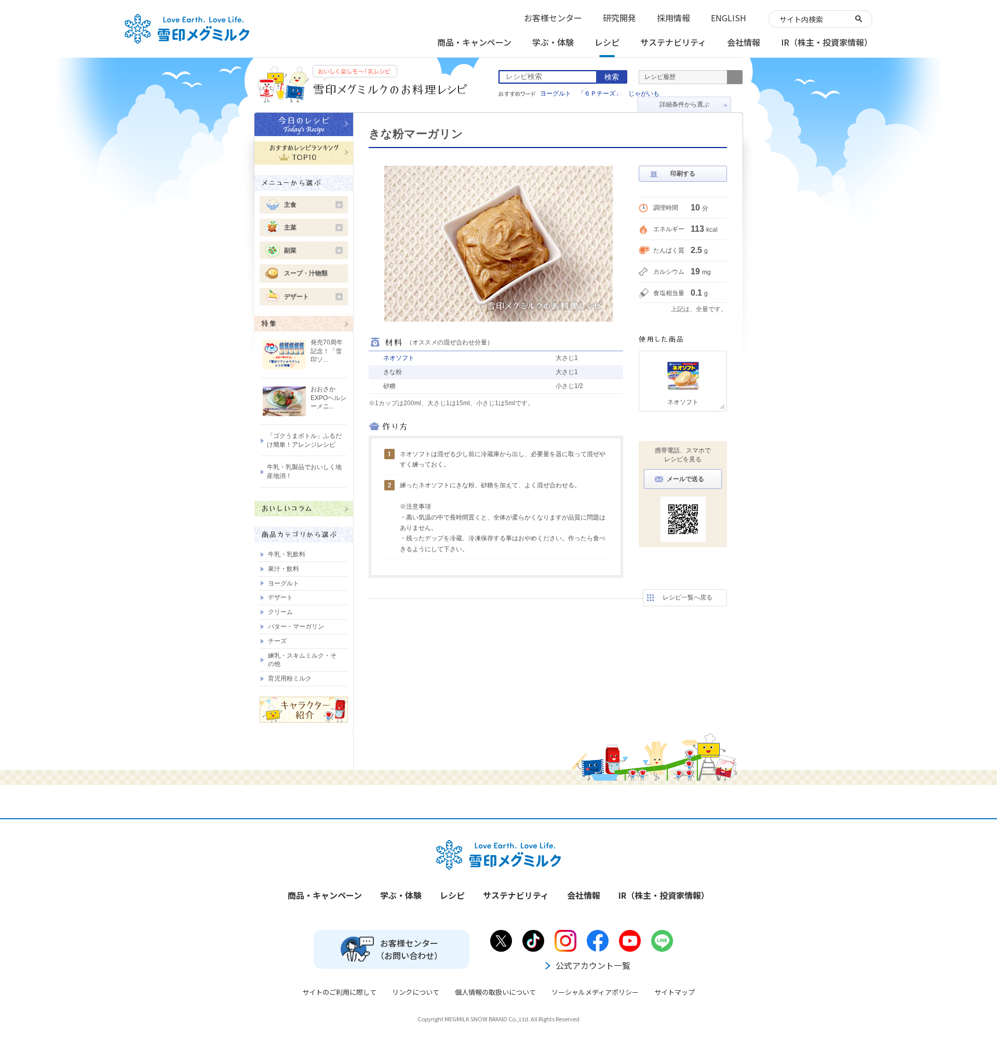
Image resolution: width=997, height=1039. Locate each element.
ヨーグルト (555, 93)
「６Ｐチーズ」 (600, 93)
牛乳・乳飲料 (286, 554)
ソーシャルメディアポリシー (595, 992)
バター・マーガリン (296, 626)
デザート (313, 296)
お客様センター (553, 17)
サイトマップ (674, 992)
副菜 (313, 250)
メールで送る (685, 479)
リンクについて (415, 992)
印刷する (682, 173)
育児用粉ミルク (290, 678)
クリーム (280, 612)
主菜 (313, 227)
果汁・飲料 (283, 568)
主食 (313, 204)
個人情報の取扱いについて (495, 992)
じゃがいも (643, 93)
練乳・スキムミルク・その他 (302, 660)
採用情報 (673, 17)
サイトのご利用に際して (339, 992)
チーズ (277, 641)
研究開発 (619, 17)
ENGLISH (728, 17)
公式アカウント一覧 (593, 965)
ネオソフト (398, 358)
